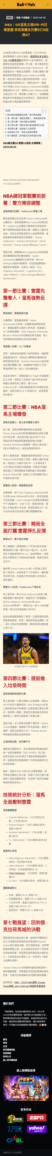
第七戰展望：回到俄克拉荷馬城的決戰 (24, 135)
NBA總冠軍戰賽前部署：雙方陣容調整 (24, 115)
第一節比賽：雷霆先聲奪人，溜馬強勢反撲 (26, 118)
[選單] (48, 4)
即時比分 (7, 1056)
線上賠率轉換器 (10, 1060)
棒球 (5, 1043)
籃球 (5, 1039)
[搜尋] (4, 4)
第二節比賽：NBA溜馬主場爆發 (22, 121)
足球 (5, 1046)
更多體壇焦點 (9, 1049)
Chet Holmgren (17, 873)
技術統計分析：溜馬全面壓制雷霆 (22, 132)
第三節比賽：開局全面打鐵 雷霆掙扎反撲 (26, 125)
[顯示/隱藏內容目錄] (42, 111)
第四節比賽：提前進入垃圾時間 (21, 128)
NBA (9, 17)
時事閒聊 (7, 1053)
